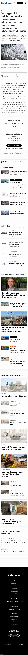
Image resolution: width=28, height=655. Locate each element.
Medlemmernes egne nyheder (11, 375)
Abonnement (14, 583)
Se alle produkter (14, 594)
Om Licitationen (14, 624)
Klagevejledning (14, 606)
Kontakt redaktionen (14, 616)
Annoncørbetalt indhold (14, 609)
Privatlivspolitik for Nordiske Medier (14, 601)
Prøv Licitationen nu (14, 145)
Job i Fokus (5, 226)
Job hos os (14, 622)
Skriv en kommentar (21, 161)
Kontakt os (14, 619)
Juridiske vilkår (14, 604)
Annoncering (14, 588)
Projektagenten (14, 591)
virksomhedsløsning (18, 153)
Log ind (20, 148)
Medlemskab (14, 586)
